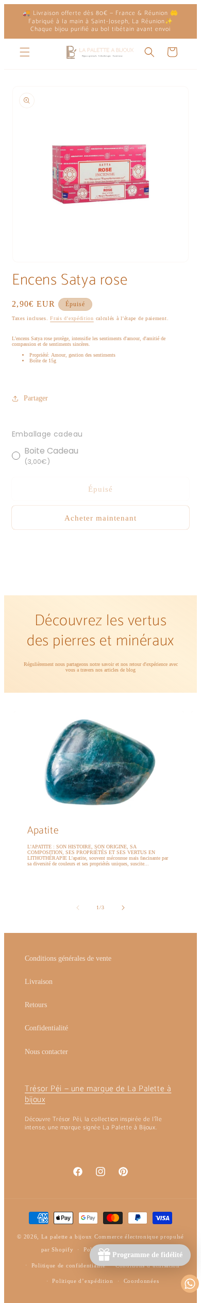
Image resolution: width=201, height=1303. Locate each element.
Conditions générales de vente (68, 958)
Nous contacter (46, 1052)
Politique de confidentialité (68, 1265)
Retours (36, 1005)
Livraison (39, 981)
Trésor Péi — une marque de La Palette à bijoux (98, 1094)
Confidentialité (46, 1028)
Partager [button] (36, 398)
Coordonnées (141, 1281)
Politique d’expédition (82, 1281)
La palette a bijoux (66, 1236)
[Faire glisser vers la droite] (123, 907)
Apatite (43, 831)
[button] (24, 52)
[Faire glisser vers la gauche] (77, 907)
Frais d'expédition (72, 318)
